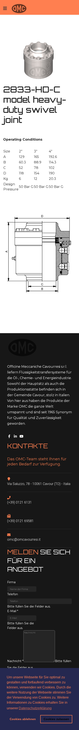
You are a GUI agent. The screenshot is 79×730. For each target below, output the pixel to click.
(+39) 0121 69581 (20, 521)
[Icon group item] (10, 435)
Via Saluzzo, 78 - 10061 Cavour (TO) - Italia (38, 484)
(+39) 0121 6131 (19, 502)
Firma (11, 582)
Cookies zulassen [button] (56, 719)
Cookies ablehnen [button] (23, 719)
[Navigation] (5, 8)
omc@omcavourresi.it (23, 539)
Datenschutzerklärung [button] (35, 708)
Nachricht (15, 661)
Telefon (12, 594)
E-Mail (12, 611)
